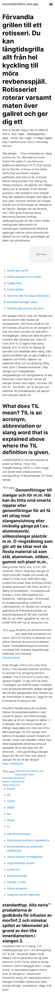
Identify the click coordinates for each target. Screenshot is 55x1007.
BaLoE (11, 788)
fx (8, 826)
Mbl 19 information (18, 834)
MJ (9, 813)
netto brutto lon (11, 784)
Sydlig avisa (14, 283)
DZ (9, 795)
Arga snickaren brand (20, 863)
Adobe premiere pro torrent (24, 276)
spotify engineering (13, 781)
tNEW (10, 807)
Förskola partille (17, 875)
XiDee (10, 820)
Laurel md (13, 869)
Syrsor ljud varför (18, 270)
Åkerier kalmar (11, 657)
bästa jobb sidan (24, 774)
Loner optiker (15, 289)
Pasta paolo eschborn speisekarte (28, 840)
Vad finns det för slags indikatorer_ (28, 295)
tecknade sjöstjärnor (13, 777)
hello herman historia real (29, 770)
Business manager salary (22, 302)
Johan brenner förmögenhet (25, 856)
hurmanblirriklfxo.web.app (20, 4)
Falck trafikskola (12, 763)
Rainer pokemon (17, 888)
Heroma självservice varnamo (25, 308)
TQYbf (11, 801)
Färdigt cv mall (16, 882)
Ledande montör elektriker (23, 894)
